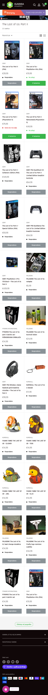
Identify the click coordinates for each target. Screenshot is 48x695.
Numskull (29, 382)
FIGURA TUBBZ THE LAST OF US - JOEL (12, 492)
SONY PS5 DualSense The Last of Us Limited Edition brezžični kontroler (35, 228)
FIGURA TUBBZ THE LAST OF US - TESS (36, 442)
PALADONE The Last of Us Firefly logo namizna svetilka (35, 544)
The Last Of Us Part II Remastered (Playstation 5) (35, 120)
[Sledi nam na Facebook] (4, 661)
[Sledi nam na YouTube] (12, 661)
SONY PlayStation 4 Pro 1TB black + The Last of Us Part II (11, 281)
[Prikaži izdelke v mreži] (41, 35)
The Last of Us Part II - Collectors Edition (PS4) (10, 171)
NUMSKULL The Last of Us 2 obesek (35, 386)
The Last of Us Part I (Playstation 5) (9, 118)
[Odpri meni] (3, 5)
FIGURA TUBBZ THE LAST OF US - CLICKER (12, 442)
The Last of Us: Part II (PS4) (10, 68)
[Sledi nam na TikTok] (17, 661)
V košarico (36, 83)
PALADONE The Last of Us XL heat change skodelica (11, 542)
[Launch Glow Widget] (5, 689)
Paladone (29, 276)
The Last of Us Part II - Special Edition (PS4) (10, 227)
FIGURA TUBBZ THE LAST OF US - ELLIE (36, 492)
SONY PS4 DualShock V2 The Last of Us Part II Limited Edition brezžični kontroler (35, 174)
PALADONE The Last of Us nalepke (35, 280)
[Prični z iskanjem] (34, 5)
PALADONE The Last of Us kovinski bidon (35, 333)
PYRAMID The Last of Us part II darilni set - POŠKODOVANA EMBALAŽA (11, 335)
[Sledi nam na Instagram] (8, 661)
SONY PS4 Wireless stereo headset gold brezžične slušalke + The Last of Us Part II (11, 389)
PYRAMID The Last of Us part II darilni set (11, 595)
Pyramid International (9, 329)
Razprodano (12, 83)
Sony (4, 63)
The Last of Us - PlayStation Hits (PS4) (34, 68)
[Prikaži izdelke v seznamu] (45, 35)
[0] (43, 4)
